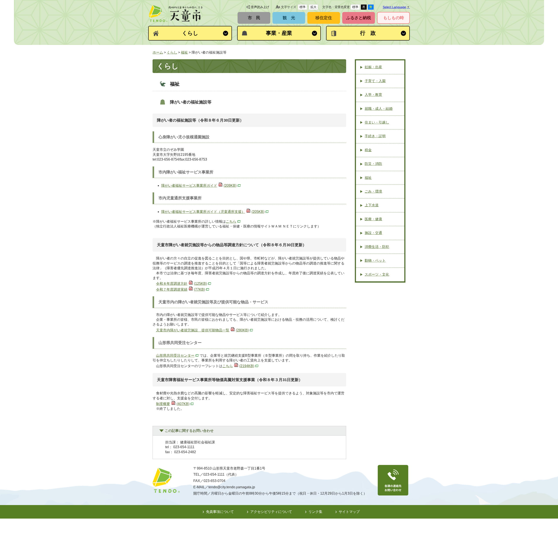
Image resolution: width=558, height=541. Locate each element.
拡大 (313, 7)
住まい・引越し (377, 122)
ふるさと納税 (358, 17)
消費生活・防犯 (377, 247)
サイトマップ (349, 512)
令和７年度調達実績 (180, 289)
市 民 (254, 17)
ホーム (158, 52)
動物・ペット (375, 260)
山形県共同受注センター (175, 355)
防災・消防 (373, 164)
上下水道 (372, 205)
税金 (368, 150)
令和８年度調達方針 (181, 283)
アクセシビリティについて (271, 512)
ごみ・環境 (373, 191)
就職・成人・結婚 (379, 108)
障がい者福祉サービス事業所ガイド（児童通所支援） (212, 212)
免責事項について (220, 512)
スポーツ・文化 (377, 274)
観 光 (289, 17)
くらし (190, 33)
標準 (302, 7)
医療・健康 (373, 219)
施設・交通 (373, 233)
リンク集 (315, 512)
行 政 (368, 33)
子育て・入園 (375, 81)
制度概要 (172, 404)
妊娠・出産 (373, 67)
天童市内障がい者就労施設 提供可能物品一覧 (202, 330)
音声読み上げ (260, 7)
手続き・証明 (375, 136)
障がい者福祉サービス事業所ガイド (198, 185)
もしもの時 (393, 17)
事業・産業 (279, 33)
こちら (231, 221)
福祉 (184, 52)
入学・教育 (373, 95)
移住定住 (323, 17)
